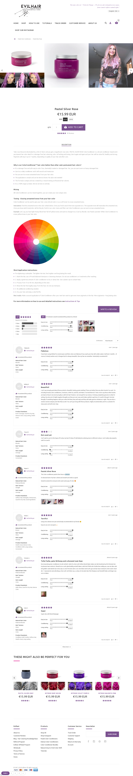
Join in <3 (66, 402)
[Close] (89, 372)
